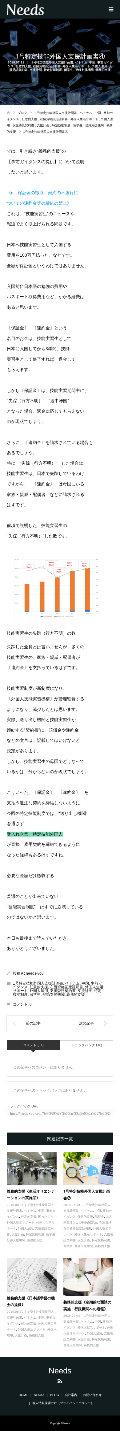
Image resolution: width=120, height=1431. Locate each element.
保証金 (99, 1216)
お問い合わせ (92, 1395)
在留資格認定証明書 (47, 66)
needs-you (35, 973)
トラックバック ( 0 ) (86, 1045)
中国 (92, 62)
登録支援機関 (84, 70)
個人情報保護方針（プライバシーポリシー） (63, 1403)
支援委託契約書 (63, 991)
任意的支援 (23, 66)
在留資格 (105, 1222)
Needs (60, 1370)
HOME (23, 1395)
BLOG (54, 1395)
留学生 (68, 70)
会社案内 (71, 1395)
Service (39, 1395)
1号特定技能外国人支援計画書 (52, 62)
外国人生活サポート (76, 66)
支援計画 (36, 70)
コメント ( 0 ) (33, 1045)
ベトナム (81, 62)
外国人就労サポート (20, 1222)
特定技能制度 (53, 70)
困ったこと (46, 1216)
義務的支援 (103, 70)
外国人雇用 (99, 66)
